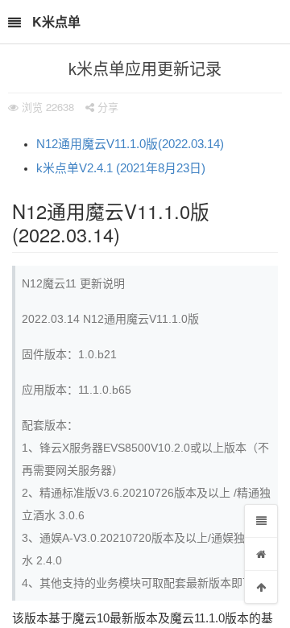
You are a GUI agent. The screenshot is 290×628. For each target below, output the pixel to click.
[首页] (261, 554)
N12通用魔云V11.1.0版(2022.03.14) (130, 144)
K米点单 (56, 21)
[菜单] (261, 521)
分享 (106, 106)
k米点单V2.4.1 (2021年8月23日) (120, 168)
